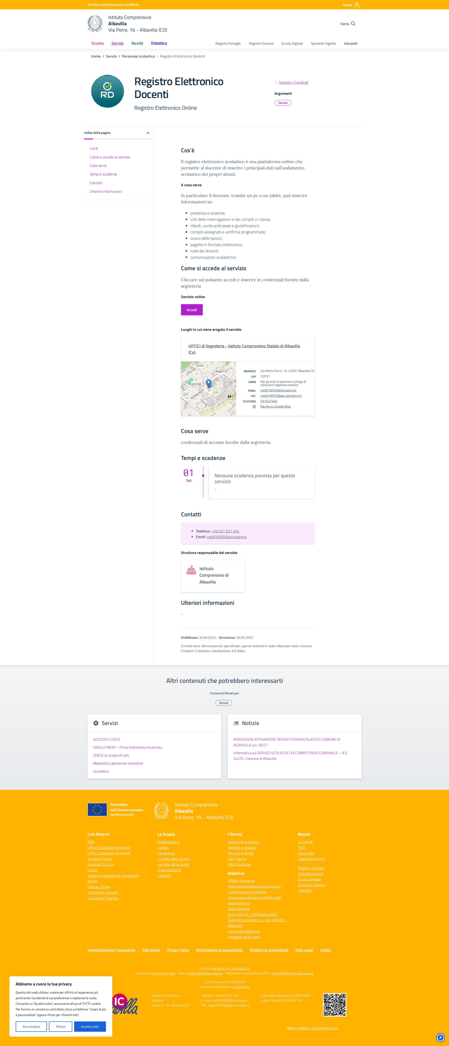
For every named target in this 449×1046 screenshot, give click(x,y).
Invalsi (92, 870)
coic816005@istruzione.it (278, 390)
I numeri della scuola (173, 858)
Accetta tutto (90, 1026)
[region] (60, 1006)
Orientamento (239, 908)
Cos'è (94, 148)
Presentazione (169, 842)
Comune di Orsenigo (103, 898)
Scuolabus (101, 771)
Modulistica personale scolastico (118, 763)
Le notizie (305, 842)
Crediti (325, 950)
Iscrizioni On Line (100, 864)
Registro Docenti (261, 43)
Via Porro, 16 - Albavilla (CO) (231, 968)
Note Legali (304, 950)
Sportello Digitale (323, 43)
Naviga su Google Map (276, 406)
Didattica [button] (159, 43)
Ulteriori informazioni (106, 191)
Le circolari (306, 853)
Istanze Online (98, 886)
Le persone (166, 853)
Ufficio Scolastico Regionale (108, 847)
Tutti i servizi (237, 858)
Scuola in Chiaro (99, 858)
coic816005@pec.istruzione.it (281, 395)
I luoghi (163, 847)
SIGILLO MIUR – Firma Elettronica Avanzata (127, 747)
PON (301, 847)
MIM (90, 842)
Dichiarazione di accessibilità (219, 950)
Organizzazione (169, 870)
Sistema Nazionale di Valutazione (113, 875)
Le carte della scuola (173, 864)
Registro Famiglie (228, 43)
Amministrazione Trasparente (111, 950)
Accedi (192, 310)
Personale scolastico (243, 842)
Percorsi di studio (241, 853)
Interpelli (351, 43)
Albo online (151, 950)
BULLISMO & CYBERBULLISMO (252, 914)
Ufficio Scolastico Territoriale (109, 853)
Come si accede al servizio (110, 157)
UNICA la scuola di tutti (111, 755)
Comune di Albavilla (102, 892)
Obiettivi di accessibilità (269, 950)
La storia (164, 875)
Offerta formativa (241, 880)
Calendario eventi (311, 858)
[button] (119, 133)
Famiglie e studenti (242, 847)
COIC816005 (241, 986)
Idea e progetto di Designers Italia (312, 1028)
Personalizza (31, 1026)
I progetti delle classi (244, 937)
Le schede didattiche (244, 931)
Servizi (282, 102)
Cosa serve (98, 165)
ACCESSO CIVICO (106, 739)
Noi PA (92, 881)
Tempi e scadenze (103, 174)
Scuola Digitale (292, 43)
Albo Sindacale (239, 864)
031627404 (269, 400)
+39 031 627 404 (225, 531)
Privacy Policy (178, 950)
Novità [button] (137, 43)
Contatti (96, 183)
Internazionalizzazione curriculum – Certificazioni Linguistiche (255, 889)
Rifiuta (60, 1026)
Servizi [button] (117, 43)
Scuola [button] (97, 43)
